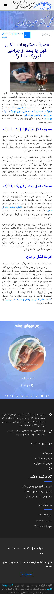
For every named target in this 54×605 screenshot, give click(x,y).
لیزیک (48, 111)
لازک (5, 111)
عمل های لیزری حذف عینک (19, 108)
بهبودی (48, 118)
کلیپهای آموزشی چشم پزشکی (37, 486)
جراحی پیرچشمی (43, 458)
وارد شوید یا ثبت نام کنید (12, 35)
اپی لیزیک (15, 111)
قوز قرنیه (47, 453)
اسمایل (26, 111)
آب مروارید (27, 378)
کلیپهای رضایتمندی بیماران (38, 491)
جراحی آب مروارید (43, 463)
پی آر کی (47, 115)
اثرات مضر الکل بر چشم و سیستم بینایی (28, 299)
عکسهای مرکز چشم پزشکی (38, 496)
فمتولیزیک (37, 111)
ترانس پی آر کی (32, 115)
